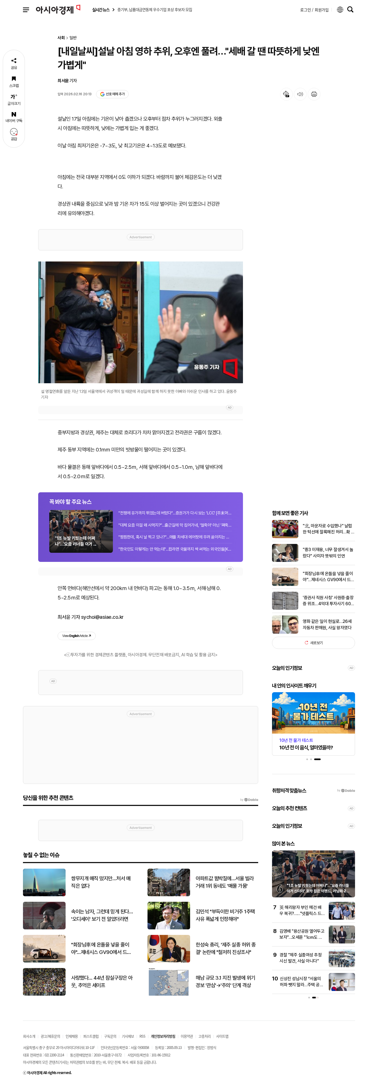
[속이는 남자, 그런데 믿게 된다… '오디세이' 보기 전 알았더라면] (44, 928)
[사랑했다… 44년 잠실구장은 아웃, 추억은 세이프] (44, 994)
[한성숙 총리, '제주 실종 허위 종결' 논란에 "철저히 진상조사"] (168, 961)
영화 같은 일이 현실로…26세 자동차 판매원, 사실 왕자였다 (327, 624)
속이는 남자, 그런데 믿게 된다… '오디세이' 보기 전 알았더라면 (102, 915)
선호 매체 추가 (115, 94)
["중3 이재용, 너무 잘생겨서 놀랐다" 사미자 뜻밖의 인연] (285, 561)
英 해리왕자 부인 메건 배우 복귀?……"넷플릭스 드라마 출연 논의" (300, 913)
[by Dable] (249, 800)
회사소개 (29, 1036)
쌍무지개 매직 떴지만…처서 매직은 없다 (100, 882)
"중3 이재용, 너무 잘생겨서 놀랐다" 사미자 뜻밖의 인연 (328, 552)
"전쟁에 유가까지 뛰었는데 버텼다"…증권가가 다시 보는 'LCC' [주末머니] (175, 513)
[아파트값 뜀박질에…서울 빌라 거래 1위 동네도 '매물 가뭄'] (168, 895)
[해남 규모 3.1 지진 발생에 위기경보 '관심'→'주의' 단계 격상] (168, 994)
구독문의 (110, 1036)
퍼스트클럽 (91, 1036)
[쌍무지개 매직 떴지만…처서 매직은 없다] (44, 895)
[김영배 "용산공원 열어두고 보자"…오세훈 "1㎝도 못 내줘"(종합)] (342, 942)
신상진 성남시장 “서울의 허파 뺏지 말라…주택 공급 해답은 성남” (301, 985)
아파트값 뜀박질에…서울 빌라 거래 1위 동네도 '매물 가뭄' (225, 882)
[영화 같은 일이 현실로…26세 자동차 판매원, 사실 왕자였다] (285, 632)
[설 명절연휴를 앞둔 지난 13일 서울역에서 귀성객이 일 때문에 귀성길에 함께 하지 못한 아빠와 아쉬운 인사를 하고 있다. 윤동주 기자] (140, 322)
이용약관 (187, 1036)
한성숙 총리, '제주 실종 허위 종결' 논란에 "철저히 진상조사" (226, 948)
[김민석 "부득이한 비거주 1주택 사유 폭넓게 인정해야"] (168, 928)
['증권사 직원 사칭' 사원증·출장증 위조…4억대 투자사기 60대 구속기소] (285, 608)
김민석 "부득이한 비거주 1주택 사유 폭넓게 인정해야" (225, 915)
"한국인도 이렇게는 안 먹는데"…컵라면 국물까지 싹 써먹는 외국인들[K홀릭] (175, 549)
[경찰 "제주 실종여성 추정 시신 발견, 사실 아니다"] (342, 966)
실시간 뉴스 (100, 10)
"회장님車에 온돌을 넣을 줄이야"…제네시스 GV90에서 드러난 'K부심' (328, 577)
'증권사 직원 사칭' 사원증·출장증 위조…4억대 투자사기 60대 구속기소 (328, 601)
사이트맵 (222, 1036)
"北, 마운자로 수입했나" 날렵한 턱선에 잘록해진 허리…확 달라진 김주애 (329, 529)
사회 (61, 38)
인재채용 (72, 1036)
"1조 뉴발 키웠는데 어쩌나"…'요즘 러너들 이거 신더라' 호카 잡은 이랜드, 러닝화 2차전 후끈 (318, 890)
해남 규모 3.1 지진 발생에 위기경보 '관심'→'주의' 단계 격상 (225, 981)
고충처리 (204, 1036)
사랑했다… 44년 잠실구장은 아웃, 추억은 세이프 (102, 981)
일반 (73, 38)
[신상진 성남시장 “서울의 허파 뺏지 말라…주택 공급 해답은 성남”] (342, 990)
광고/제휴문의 (50, 1036)
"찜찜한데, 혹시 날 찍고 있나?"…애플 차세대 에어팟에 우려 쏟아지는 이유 (175, 537)
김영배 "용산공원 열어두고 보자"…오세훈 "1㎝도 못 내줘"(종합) (301, 937)
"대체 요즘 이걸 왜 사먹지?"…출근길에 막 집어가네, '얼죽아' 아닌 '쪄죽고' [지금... (175, 525)
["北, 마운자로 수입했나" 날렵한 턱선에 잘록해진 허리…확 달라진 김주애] (285, 537)
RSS (142, 1036)
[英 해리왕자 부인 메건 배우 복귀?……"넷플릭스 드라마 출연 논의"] (342, 918)
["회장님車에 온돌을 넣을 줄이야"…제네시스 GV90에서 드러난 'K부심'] (285, 585)
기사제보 (128, 1036)
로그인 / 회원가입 (314, 9)
